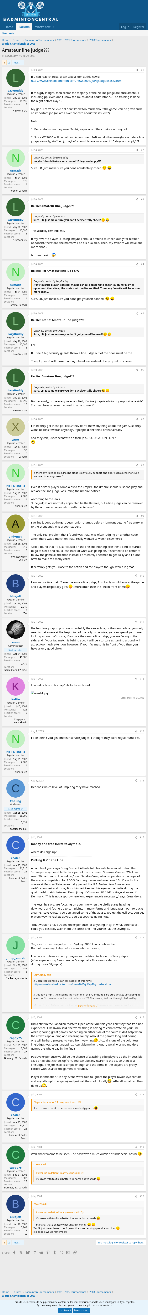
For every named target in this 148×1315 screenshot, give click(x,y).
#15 (142, 837)
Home (9, 27)
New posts (8, 33)
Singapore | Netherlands (20, 721)
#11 (142, 621)
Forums (24, 27)
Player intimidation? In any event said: (55, 1102)
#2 (142, 150)
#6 (142, 370)
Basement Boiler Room (18, 879)
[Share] (137, 70)
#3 (142, 199)
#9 (142, 516)
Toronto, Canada (18, 190)
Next (16, 62)
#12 (142, 678)
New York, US (20, 110)
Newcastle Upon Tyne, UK (18, 558)
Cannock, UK (20, 506)
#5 (142, 313)
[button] (53, 26)
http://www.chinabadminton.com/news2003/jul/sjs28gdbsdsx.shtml (76, 81)
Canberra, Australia (16, 978)
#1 (142, 70)
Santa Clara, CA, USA (15, 670)
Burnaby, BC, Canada (15, 1058)
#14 (142, 780)
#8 (142, 465)
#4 (142, 264)
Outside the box (18, 829)
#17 (142, 1017)
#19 (142, 1147)
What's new (42, 27)
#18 (142, 1094)
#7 (142, 419)
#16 (142, 937)
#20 (142, 1196)
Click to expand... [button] (87, 1006)
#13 (142, 731)
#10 (142, 575)
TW (25, 613)
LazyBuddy (11, 56)
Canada (23, 456)
